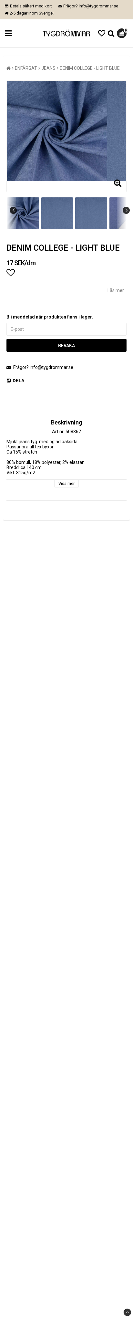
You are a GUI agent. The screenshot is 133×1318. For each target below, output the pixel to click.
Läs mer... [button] (117, 290)
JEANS (48, 68)
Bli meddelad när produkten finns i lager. (49, 316)
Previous (13, 210)
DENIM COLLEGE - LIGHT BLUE (90, 68)
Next (126, 210)
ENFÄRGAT (26, 68)
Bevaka (66, 345)
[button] (101, 33)
